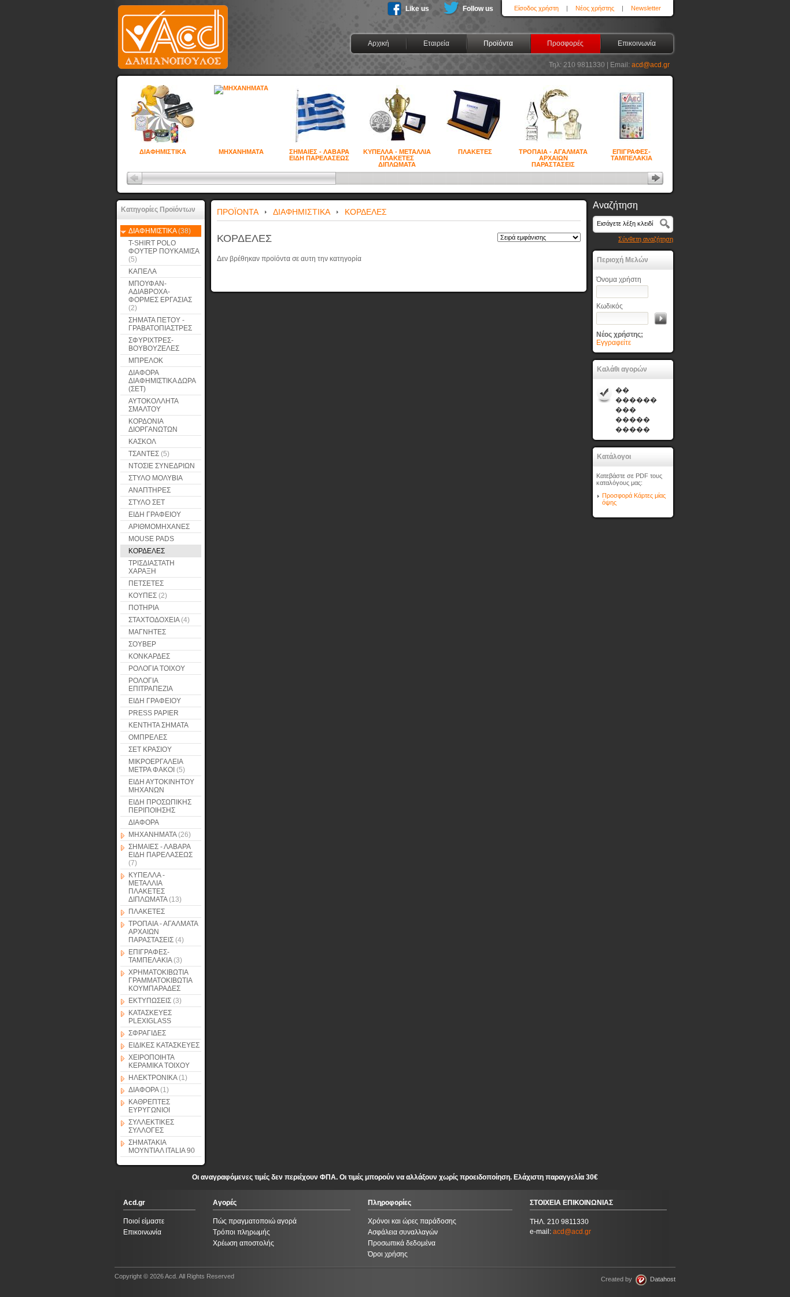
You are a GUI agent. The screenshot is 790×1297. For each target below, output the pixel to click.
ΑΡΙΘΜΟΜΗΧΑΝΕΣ (159, 527)
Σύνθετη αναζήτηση (645, 239)
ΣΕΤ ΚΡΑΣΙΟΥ (150, 749)
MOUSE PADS (151, 539)
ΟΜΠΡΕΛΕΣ (147, 737)
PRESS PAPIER (153, 713)
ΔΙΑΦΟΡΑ (143, 822)
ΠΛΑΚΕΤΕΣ (475, 151)
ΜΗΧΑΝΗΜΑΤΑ (241, 151)
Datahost (661, 1279)
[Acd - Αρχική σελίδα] (173, 69)
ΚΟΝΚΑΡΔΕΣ (149, 656)
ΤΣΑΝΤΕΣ (148, 454)
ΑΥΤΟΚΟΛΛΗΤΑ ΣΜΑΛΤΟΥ (153, 405)
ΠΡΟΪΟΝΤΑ (238, 211)
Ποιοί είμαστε (143, 1221)
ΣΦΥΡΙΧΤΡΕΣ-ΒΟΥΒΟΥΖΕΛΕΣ (153, 344)
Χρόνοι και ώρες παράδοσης (412, 1221)
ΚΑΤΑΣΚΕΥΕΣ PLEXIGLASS (150, 1017)
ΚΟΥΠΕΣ (147, 595)
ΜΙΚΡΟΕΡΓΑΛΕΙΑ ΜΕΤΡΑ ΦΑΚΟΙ (156, 766)
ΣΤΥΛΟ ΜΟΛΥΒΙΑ (155, 478)
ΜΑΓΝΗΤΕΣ (147, 632)
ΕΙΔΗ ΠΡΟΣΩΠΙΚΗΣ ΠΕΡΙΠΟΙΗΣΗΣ (159, 806)
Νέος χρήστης (594, 8)
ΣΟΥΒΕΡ (142, 644)
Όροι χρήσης (388, 1254)
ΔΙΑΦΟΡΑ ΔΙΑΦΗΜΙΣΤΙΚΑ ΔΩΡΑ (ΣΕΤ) (162, 381)
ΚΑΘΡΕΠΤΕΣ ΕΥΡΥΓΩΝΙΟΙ (149, 1106)
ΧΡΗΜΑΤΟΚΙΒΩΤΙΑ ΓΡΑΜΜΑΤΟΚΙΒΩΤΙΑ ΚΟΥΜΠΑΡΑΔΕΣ (160, 980)
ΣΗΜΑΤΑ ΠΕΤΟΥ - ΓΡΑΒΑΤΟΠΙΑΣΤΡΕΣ (160, 324)
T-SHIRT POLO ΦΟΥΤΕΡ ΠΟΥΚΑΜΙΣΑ (163, 251)
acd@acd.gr (651, 65)
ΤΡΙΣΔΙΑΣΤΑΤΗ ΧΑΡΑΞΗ (151, 567)
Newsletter (646, 8)
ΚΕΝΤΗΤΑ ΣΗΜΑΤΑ (158, 725)
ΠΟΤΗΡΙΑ (143, 608)
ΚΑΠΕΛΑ (142, 271)
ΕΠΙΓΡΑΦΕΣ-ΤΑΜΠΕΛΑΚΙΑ (631, 152)
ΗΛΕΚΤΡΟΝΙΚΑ (157, 1078)
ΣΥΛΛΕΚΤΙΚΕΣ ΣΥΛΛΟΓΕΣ (151, 1126)
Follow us (478, 9)
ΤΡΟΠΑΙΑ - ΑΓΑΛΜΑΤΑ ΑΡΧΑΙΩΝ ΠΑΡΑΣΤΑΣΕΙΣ (553, 152)
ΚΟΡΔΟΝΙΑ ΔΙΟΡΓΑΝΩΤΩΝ (153, 425)
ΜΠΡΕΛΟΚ (145, 361)
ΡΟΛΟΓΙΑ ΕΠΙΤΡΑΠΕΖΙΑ (150, 685)
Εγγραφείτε (613, 343)
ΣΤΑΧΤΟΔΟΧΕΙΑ (159, 620)
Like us (417, 9)
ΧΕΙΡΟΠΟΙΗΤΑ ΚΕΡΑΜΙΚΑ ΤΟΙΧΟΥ (159, 1061)
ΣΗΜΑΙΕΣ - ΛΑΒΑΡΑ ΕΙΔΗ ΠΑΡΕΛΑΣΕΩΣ (319, 152)
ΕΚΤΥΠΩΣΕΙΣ (155, 1001)
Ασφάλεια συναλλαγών (403, 1232)
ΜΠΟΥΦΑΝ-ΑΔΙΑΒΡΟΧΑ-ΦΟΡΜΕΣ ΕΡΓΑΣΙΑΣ (160, 296)
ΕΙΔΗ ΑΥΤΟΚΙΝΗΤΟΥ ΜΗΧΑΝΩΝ (161, 786)
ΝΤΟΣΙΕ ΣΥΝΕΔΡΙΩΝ (161, 466)
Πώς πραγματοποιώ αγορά (255, 1221)
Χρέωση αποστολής (243, 1243)
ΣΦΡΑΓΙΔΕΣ (147, 1033)
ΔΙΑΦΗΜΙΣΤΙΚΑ (162, 151)
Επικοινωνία (142, 1232)
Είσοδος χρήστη (536, 8)
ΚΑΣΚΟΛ (142, 442)
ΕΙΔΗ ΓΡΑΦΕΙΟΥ (154, 514)
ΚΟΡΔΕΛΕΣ (146, 551)
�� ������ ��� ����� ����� (636, 409)
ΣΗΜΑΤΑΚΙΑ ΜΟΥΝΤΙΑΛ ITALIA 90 (161, 1146)
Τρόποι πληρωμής (241, 1232)
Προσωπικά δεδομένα (401, 1243)
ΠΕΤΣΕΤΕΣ (146, 583)
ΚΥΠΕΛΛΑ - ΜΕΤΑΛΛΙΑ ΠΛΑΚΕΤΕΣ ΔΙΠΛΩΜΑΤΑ (397, 152)
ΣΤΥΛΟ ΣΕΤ (146, 502)
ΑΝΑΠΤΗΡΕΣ (149, 490)
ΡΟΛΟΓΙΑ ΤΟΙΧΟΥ (156, 668)
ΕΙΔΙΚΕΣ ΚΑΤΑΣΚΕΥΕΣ (164, 1045)
